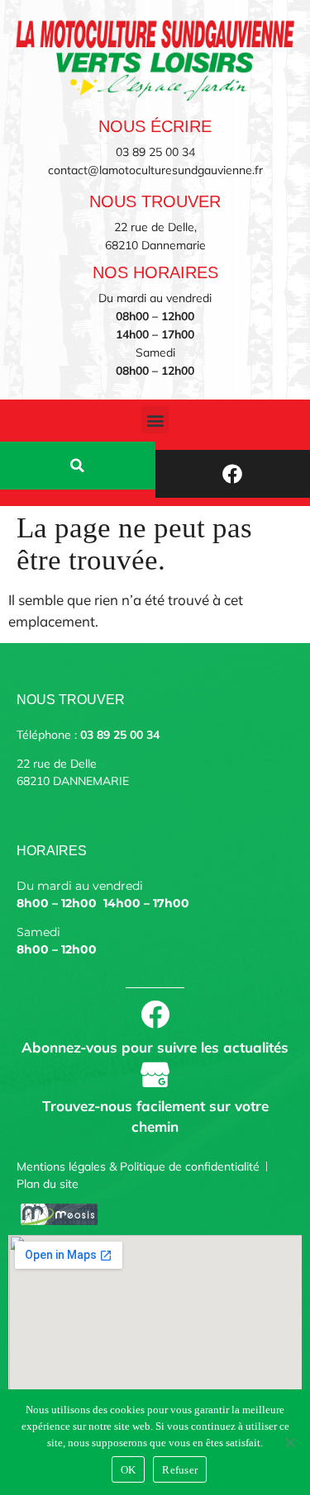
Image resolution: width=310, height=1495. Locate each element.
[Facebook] (232, 473)
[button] (155, 419)
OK (128, 1470)
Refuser (180, 1470)
